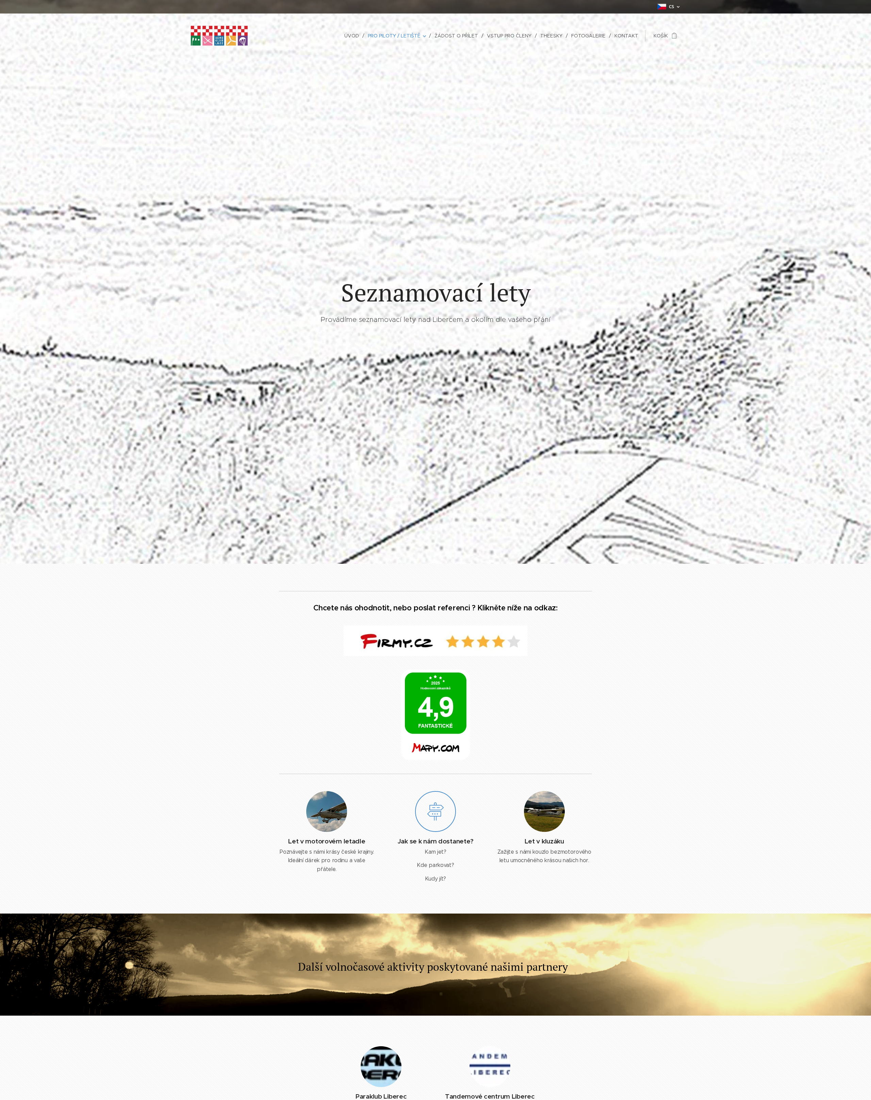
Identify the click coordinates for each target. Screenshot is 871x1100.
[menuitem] (353, 35)
